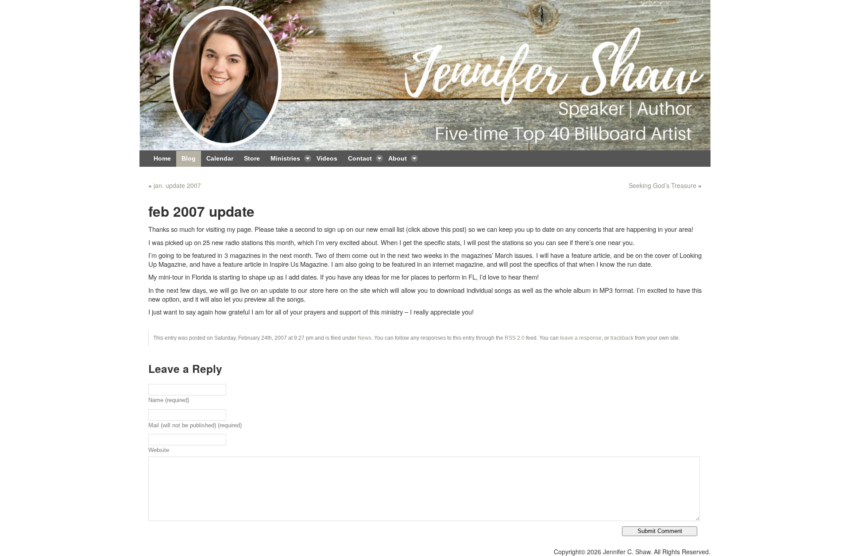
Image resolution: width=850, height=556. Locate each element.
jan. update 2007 (177, 185)
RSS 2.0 (515, 338)
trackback (622, 338)
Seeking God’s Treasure (662, 185)
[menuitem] (162, 159)
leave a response (581, 338)
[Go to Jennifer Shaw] (425, 75)
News (364, 338)
